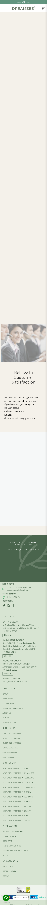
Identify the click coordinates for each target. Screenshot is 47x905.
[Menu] (4, 8)
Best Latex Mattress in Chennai (17, 792)
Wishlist (6, 876)
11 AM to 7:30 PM (13, 597)
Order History (9, 871)
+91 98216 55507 (10, 631)
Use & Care (7, 841)
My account (8, 866)
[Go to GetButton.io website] (6, 902)
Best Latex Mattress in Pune (15, 816)
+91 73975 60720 (10, 670)
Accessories (8, 703)
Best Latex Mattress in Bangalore (18, 773)
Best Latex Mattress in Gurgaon (17, 801)
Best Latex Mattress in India (15, 768)
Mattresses (8, 699)
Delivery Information (13, 831)
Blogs (5, 855)
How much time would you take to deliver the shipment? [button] (19, 465)
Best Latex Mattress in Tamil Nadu (18, 783)
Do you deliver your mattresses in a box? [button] (20, 525)
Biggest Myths (9, 722)
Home (5, 694)
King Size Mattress (11, 748)
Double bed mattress (12, 738)
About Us (7, 713)
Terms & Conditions (12, 846)
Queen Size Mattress (12, 743)
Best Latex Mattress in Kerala (16, 820)
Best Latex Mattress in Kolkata (17, 811)
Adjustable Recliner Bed (14, 708)
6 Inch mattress (10, 752)
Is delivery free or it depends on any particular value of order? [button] (20, 492)
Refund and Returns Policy (15, 850)
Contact (6, 718)
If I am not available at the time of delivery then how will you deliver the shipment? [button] (21, 513)
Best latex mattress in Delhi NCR (18, 797)
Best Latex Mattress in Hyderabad (18, 778)
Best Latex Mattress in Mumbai (17, 806)
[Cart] (42, 8)
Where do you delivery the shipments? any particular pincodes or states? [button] (21, 502)
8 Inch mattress (10, 757)
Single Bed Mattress (12, 733)
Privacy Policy (9, 836)
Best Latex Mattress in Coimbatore (19, 787)
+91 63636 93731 (10, 652)
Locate (8, 635)
